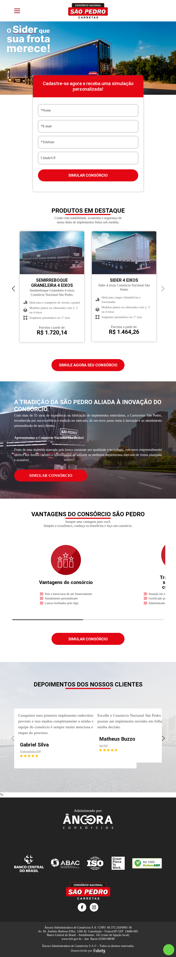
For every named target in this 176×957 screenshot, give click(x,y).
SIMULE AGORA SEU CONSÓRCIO (88, 365)
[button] (13, 288)
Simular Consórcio (88, 175)
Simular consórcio (88, 639)
